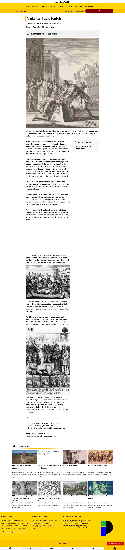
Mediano (45, 27)
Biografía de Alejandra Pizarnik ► (74, 11)
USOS (99, 6)
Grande (53, 27)
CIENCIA (43, 6)
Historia (30, 23)
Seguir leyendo (21, 528)
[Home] (114, 549)
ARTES (60, 6)
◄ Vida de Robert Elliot (20, 11)
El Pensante (62, 1)
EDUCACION (78, 6)
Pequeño (36, 27)
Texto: (28, 27)
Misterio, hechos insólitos (42, 23)
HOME (27, 6)
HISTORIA (35, 6)
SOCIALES (52, 6)
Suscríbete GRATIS (117, 543)
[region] (85, 168)
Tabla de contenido (84, 142)
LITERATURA (68, 6)
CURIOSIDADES (89, 6)
